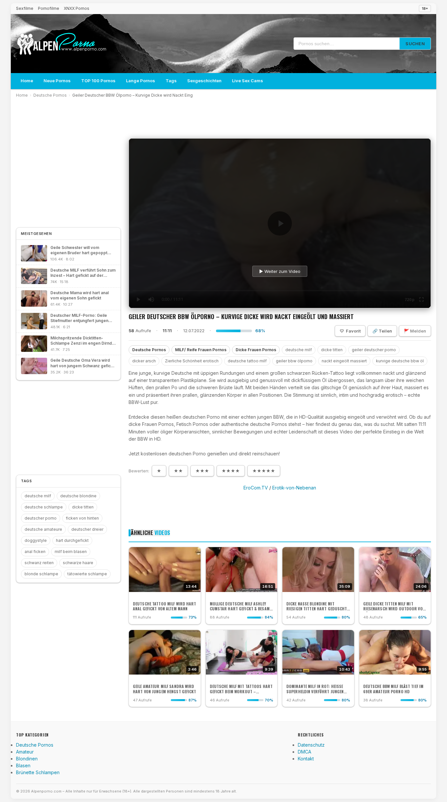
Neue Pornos (57, 80)
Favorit (350, 331)
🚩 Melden (415, 331)
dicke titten (332, 349)
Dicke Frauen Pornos (256, 349)
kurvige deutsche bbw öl (400, 360)
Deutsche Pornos (50, 95)
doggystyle (36, 540)
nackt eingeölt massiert (344, 360)
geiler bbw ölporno (294, 360)
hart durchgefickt (72, 540)
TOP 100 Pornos (98, 80)
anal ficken (35, 551)
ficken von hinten (82, 518)
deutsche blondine (78, 495)
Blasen (23, 765)
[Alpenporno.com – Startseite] (61, 43)
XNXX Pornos (76, 8)
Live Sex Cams (247, 80)
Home (27, 80)
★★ (178, 470)
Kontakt (306, 758)
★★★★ (231, 470)
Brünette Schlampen (38, 772)
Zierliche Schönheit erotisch (192, 360)
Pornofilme (48, 8)
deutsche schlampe (44, 507)
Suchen (415, 43)
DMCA (304, 751)
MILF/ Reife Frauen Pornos (200, 349)
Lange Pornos (140, 80)
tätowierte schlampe (87, 573)
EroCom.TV (255, 487)
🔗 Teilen (382, 331)
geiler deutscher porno (374, 349)
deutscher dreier (87, 529)
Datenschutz (311, 745)
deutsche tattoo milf (247, 360)
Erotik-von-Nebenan (294, 487)
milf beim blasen (71, 551)
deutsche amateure (43, 529)
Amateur (25, 751)
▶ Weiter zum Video (279, 271)
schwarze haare (78, 562)
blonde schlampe (41, 573)
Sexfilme (24, 8)
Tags (171, 80)
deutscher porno (41, 518)
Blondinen (27, 758)
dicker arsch (144, 360)
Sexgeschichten (204, 80)
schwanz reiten (39, 562)
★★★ (202, 470)
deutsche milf (298, 349)
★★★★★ (263, 470)
